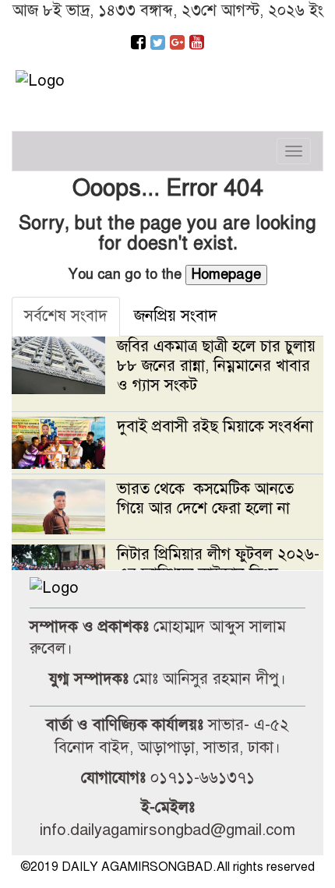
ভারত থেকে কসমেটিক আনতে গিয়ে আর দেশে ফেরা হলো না (205, 498)
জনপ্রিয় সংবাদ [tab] (175, 316)
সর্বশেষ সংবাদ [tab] (66, 316)
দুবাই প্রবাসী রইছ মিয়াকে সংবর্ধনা (215, 426)
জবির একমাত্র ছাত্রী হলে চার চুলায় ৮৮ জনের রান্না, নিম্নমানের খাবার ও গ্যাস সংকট (216, 366)
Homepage (226, 274)
